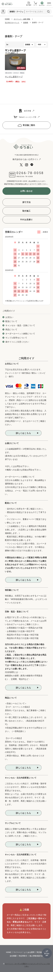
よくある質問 (29, 952)
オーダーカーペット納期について (20, 334)
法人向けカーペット (12, 22)
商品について (11, 329)
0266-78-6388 (26, 176)
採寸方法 (26, 202)
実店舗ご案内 (29, 125)
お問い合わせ (26, 191)
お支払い (9, 317)
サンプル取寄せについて (16, 338)
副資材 (25, 22)
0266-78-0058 (30, 173)
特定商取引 (23, 956)
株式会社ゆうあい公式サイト (25, 159)
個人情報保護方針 (36, 956)
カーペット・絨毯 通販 (22, 19)
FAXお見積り (26, 220)
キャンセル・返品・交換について (20, 325)
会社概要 (13, 956)
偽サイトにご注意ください (17, 342)
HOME (7, 19)
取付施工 (26, 211)
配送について (11, 321)
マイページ (17, 952)
